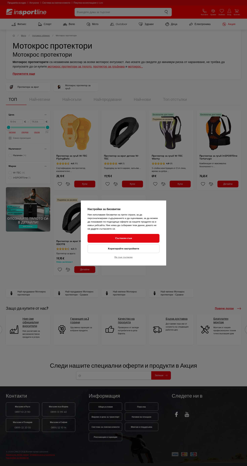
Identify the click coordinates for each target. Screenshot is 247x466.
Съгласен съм (123, 238)
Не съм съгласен (123, 257)
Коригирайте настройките (123, 248)
